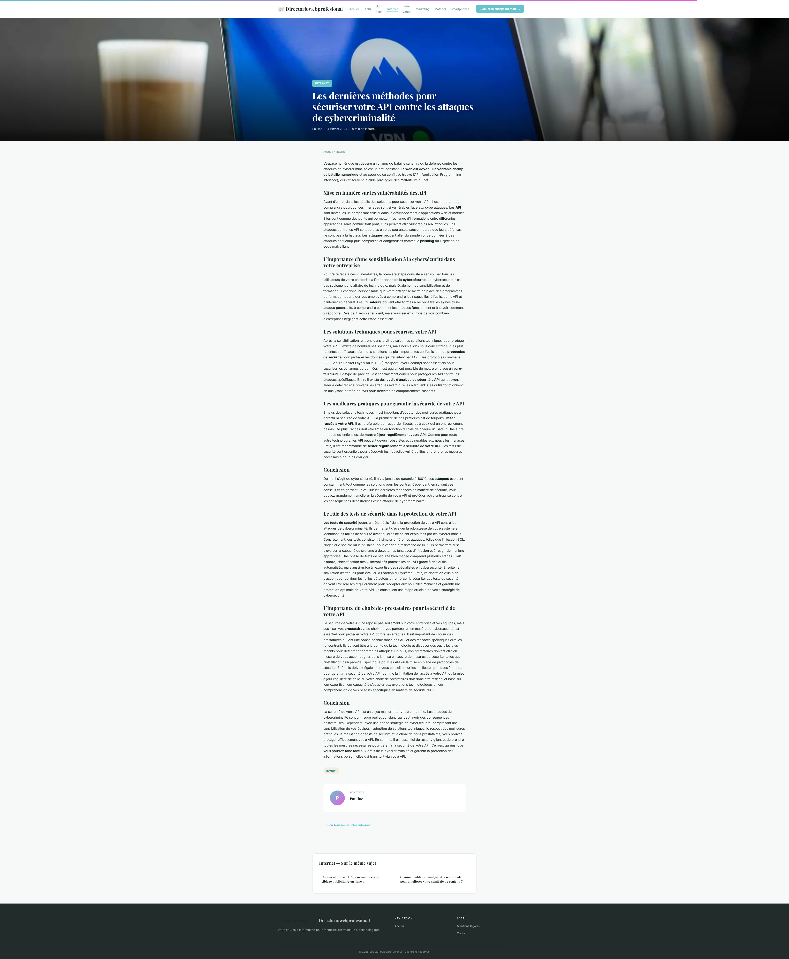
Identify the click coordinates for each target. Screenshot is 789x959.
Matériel (440, 9)
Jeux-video (407, 8)
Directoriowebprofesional (310, 9)
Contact (462, 933)
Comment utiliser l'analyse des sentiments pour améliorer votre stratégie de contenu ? (431, 879)
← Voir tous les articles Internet (346, 825)
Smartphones (460, 9)
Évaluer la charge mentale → (500, 8)
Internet (392, 9)
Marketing (423, 9)
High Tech (379, 8)
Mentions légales (468, 926)
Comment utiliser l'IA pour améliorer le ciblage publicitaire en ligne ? (350, 879)
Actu (368, 9)
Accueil (354, 9)
